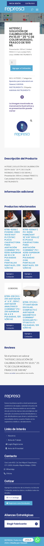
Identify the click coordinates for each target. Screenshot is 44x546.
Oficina (9, 473)
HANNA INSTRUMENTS (19, 90)
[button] (31, 121)
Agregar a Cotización (21, 68)
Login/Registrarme (15, 444)
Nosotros (11, 436)
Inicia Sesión (15, 3)
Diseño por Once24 (18, 543)
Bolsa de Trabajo (14, 440)
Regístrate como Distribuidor (19, 503)
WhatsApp (10, 469)
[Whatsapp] (37, 540)
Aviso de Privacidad (15, 448)
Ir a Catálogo (14, 497)
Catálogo (30, 3)
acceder (12, 373)
